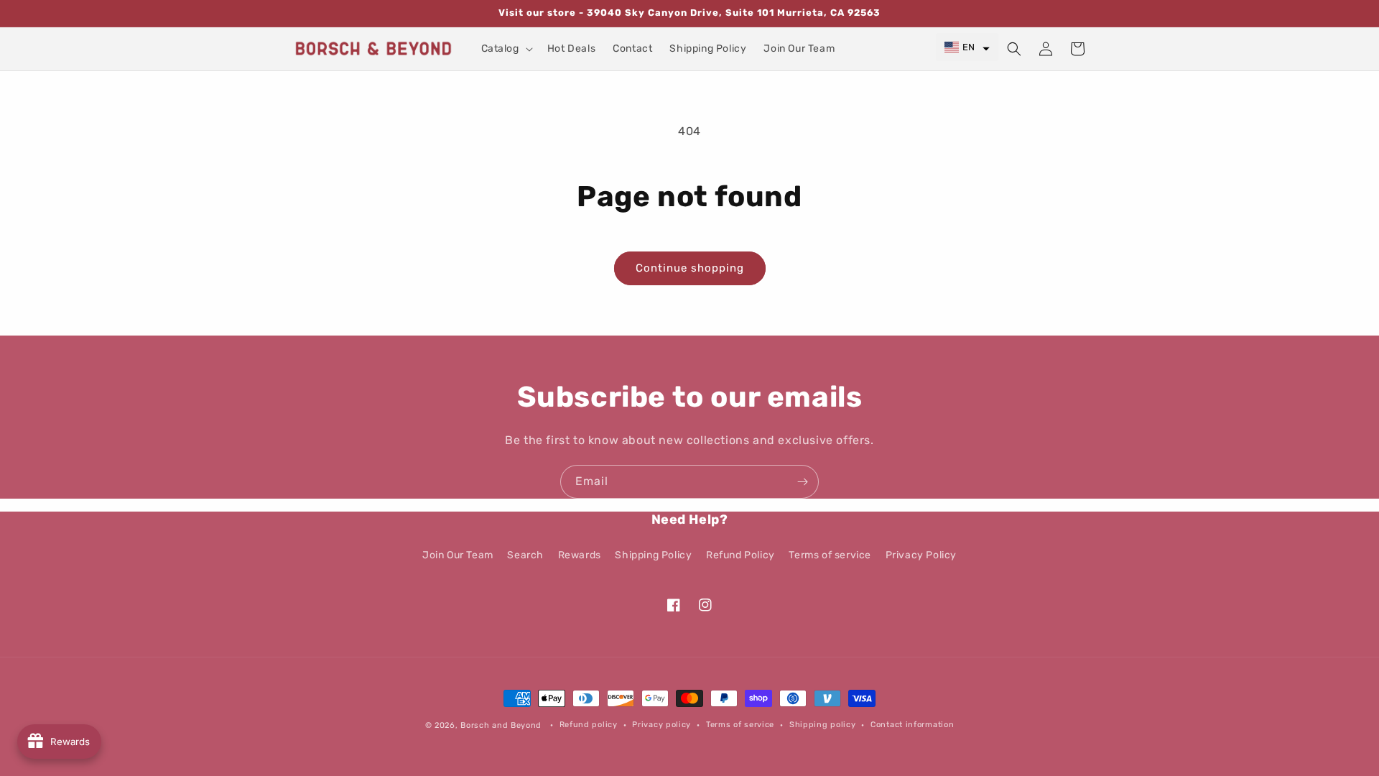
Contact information (912, 724)
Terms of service (830, 555)
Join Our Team (457, 555)
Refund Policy (740, 555)
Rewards (579, 555)
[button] (506, 49)
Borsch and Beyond (501, 725)
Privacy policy (661, 724)
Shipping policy (822, 724)
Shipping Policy (653, 555)
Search (525, 555)
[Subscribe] (802, 482)
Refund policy (589, 724)
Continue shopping (690, 268)
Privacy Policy (921, 555)
